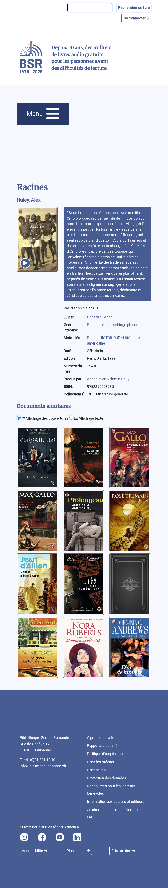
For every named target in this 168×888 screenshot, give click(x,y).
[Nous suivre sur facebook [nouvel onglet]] (42, 837)
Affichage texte (90, 418)
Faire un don (121, 851)
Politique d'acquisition (105, 754)
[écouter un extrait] (25, 263)
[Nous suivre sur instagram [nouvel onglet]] (24, 837)
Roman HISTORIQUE (104, 338)
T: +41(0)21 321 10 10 (37, 759)
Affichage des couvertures (47, 418)
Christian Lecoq (99, 317)
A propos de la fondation (106, 737)
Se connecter (135, 18)
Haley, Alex (29, 200)
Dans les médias (100, 762)
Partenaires (96, 770)
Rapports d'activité (102, 745)
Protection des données (106, 778)
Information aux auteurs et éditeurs (115, 801)
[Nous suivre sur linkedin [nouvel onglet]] (77, 837)
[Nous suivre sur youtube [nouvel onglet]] (60, 837)
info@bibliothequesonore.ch (43, 766)
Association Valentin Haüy (108, 379)
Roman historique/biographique (112, 324)
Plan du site (76, 851)
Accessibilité (32, 851)
